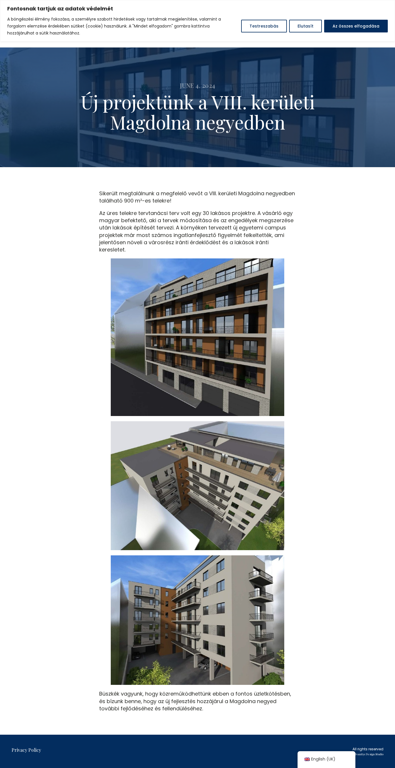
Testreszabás (264, 26)
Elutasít (305, 26)
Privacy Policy (26, 750)
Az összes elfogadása (356, 26)
